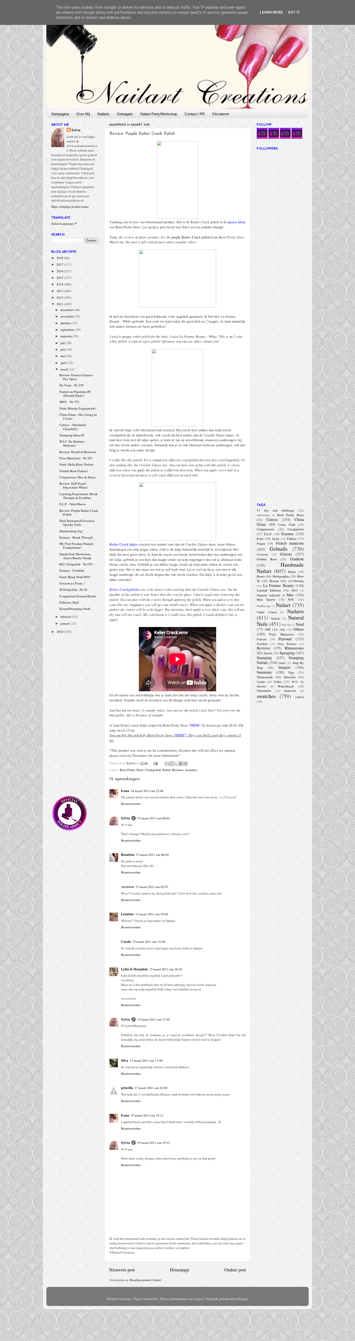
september (67, 329)
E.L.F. (268, 534)
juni (63, 349)
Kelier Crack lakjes (123, 544)
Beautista (128, 854)
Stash (282, 663)
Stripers (284, 667)
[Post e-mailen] (155, 763)
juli (63, 343)
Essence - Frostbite (72, 570)
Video (278, 681)
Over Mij (83, 114)
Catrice (272, 519)
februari (66, 616)
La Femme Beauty (278, 585)
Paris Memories (281, 634)
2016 (60, 271)
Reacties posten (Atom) (145, 1280)
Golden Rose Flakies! (73, 471)
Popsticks (262, 644)
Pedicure (262, 639)
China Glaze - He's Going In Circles (78, 416)
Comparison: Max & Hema (77, 477)
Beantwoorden (131, 803)
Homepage (179, 1270)
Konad (274, 581)
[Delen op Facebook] (180, 763)
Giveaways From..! (72, 583)
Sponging (287, 653)
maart (64, 369)
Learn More (271, 12)
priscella (127, 1087)
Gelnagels (125, 114)
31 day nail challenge (275, 510)
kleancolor (290, 690)
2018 (60, 258)
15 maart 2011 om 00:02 (152, 854)
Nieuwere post (122, 1270)
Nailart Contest (267, 612)
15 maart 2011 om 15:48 (148, 941)
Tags (291, 672)
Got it (294, 12)
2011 (60, 304)
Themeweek (265, 677)
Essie (260, 538)
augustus (66, 336)
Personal (285, 639)
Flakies (292, 538)
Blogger (243, 1299)
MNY (294, 590)
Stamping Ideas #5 (71, 435)
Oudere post (235, 1270)
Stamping (264, 657)
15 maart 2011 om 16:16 (165, 969)
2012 (60, 297)
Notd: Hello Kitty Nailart (76, 464)
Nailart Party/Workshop (158, 114)
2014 (60, 284)
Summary (264, 672)
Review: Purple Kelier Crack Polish (78, 512)
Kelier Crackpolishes (124, 589)
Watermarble (264, 690)
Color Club (286, 524)
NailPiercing (263, 606)
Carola (126, 941)
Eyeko (275, 539)
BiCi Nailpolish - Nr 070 (75, 564)
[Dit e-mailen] (167, 763)
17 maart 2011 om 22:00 (151, 1088)
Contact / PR (195, 114)
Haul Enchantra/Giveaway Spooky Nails (77, 523)
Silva (124, 1060)
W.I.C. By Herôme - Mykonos (72, 443)
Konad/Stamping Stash (74, 608)
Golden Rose (267, 559)
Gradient (297, 559)
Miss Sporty (266, 599)
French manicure (290, 543)
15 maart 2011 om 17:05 (153, 1019)
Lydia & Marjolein (134, 969)
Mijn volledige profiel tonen (70, 206)
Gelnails (278, 548)
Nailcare (275, 618)
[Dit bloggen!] (171, 763)
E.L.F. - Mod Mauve (72, 504)
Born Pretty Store (131, 770)
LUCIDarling (296, 581)
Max (290, 595)
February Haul (69, 602)
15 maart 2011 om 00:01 (153, 818)
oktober (65, 323)
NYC (291, 599)
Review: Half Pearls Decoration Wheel (73, 485)
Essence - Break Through (76, 537)
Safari (268, 653)
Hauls (292, 572)
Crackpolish (153, 770)
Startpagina (60, 114)
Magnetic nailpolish (268, 595)
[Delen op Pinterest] (185, 763)
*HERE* (180, 735)
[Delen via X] (176, 763)
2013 (60, 291)
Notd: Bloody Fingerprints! (77, 408)
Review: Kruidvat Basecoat (77, 452)
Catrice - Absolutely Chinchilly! (72, 427)
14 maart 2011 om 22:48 (147, 791)
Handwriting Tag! (71, 531)
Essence (287, 533)
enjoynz (199, 1299)
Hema (261, 576)
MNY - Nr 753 (69, 402)
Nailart (283, 604)
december (67, 310)
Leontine (127, 914)
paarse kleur (236, 221)
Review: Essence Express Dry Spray (76, 377)
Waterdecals (286, 686)
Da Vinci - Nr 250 (71, 385)
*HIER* (195, 725)
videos (299, 697)
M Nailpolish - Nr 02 (73, 589)
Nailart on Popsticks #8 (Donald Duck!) (75, 393)
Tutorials (290, 677)
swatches (191, 770)
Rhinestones (294, 648)
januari (65, 623)
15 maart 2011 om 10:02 (151, 914)
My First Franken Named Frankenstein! (76, 545)
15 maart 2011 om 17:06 (146, 1060)
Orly (282, 629)
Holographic (281, 576)
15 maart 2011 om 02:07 (151, 887)
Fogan (261, 543)
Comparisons (265, 529)
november (67, 316)
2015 (60, 277)
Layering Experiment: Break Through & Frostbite (78, 496)
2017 (60, 264)
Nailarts (103, 114)
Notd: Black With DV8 (74, 577)
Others (298, 629)
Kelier (167, 770)
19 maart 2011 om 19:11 (147, 1115)
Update (261, 682)
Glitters (286, 554)
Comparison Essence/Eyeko (77, 596)
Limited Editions (269, 590)
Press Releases (287, 644)
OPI (267, 629)
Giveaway (262, 554)
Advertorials (263, 515)
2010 (60, 631)
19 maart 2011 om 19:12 (153, 1142)
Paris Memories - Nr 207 (75, 458)
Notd (300, 624)
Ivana (125, 790)
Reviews (178, 770)
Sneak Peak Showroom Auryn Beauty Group (75, 556)
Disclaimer (220, 114)
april (63, 362)
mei (63, 356)
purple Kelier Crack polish (191, 237)
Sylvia (125, 818)
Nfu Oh (286, 625)
